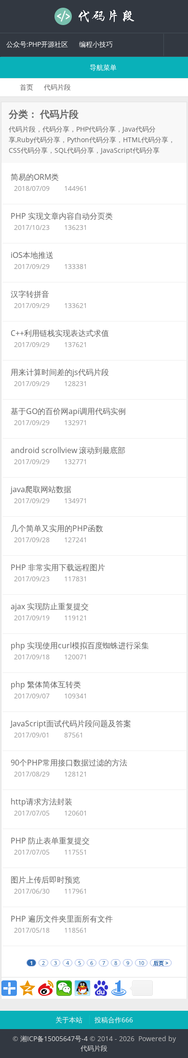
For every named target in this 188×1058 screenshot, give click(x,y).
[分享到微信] (64, 988)
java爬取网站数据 (41, 489)
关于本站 (69, 1019)
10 (141, 962)
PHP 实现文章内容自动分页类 (62, 216)
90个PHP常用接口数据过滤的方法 (69, 762)
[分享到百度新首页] (100, 988)
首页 (26, 87)
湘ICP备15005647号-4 (54, 1038)
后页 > (160, 962)
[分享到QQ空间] (27, 988)
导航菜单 (102, 67)
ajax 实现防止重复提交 (50, 606)
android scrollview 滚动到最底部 (68, 450)
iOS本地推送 (32, 255)
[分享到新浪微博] (46, 988)
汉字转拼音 (30, 294)
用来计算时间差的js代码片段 (60, 372)
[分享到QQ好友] (82, 988)
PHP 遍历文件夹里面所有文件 (62, 918)
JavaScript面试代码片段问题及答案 (71, 723)
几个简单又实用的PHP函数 (57, 528)
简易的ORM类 (35, 177)
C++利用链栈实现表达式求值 (60, 333)
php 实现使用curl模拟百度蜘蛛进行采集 (80, 645)
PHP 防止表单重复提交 (50, 840)
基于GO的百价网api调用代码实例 (68, 411)
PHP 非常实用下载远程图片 (58, 567)
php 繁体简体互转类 (46, 684)
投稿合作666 (113, 1019)
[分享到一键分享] (119, 988)
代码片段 (94, 16)
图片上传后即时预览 (45, 879)
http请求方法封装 (41, 801)
